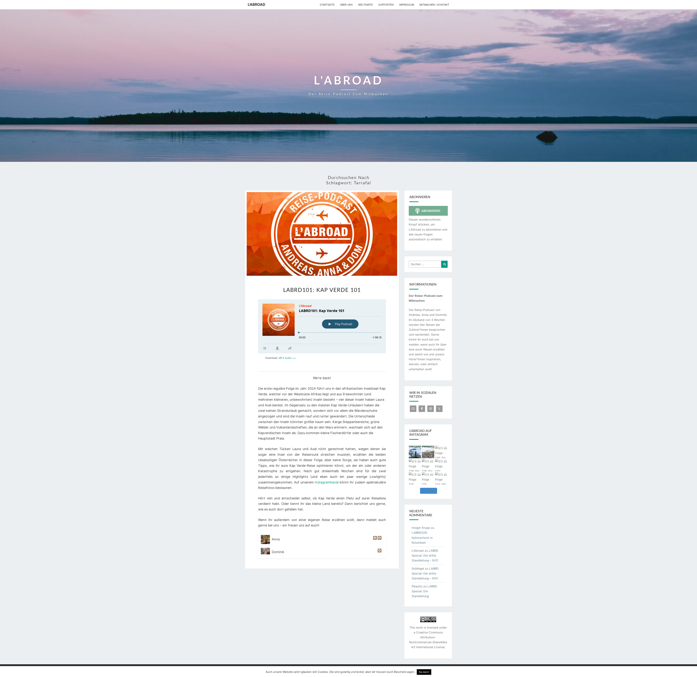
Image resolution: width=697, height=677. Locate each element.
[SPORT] (379, 539)
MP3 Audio (287, 357)
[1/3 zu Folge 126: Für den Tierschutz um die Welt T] (428, 465)
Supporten (386, 4)
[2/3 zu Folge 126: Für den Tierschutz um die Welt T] (415, 465)
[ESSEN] (374, 539)
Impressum (406, 4)
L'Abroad (256, 4)
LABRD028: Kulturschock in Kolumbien (422, 537)
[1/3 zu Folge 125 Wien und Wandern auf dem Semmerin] (428, 478)
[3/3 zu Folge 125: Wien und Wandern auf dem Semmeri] (441, 465)
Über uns (346, 4)
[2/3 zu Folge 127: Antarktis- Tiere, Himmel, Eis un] (415, 452)
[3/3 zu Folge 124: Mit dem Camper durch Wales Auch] (441, 478)
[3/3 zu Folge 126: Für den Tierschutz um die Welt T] (441, 452)
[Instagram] (379, 552)
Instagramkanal (327, 482)
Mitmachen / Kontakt (434, 4)
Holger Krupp (421, 528)
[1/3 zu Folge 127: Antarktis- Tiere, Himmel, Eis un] (428, 452)
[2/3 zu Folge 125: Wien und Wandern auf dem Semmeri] (415, 478)
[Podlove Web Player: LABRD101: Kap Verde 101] (322, 326)
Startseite (327, 4)
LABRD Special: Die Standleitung (424, 591)
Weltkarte (365, 4)
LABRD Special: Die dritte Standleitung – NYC (425, 555)
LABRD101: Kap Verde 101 (322, 290)
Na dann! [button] (424, 671)
